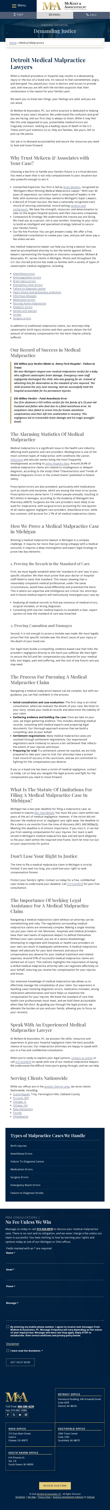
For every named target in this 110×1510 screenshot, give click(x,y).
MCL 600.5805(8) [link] (44, 812)
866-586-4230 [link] (26, 1406)
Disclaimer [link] (20, 1497)
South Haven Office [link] (23, 1452)
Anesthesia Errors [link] (21, 1153)
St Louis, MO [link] (21, 1098)
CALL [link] (93, 14)
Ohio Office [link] (17, 1428)
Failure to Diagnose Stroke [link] (26, 1193)
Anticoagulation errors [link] (27, 277)
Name (10, 1252)
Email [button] (57, 14)
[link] (64, 6)
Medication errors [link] (24, 299)
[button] (18, 5)
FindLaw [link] (91, 1497)
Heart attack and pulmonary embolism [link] (37, 292)
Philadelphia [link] (20, 1116)
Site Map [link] (32, 1497)
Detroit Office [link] (69, 1394)
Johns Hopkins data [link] (57, 463)
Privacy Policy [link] (44, 1497)
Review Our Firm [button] (55, 1485)
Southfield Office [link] (71, 1428)
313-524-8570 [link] (75, 884)
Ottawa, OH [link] (20, 1105)
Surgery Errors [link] (19, 1177)
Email (10, 1269)
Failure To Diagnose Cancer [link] (27, 1161)
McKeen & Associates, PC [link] (49, 1494)
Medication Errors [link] (21, 1169)
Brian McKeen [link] (71, 187)
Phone (10, 1286)
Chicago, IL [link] (19, 1101)
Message (12, 1303)
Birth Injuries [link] (18, 1145)
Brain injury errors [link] (24, 281)
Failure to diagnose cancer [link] (29, 288)
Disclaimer (12, 1343)
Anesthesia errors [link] (24, 273)
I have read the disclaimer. (26, 1350)
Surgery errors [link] (22, 318)
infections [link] (16, 459)
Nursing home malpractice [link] (29, 303)
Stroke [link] (17, 314)
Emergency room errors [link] (28, 284)
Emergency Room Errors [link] (25, 1185)
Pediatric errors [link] (23, 307)
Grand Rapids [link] (21, 1094)
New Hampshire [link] (23, 1109)
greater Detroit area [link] (57, 1086)
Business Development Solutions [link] (68, 1497)
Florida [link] (17, 1112)
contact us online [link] (82, 1058)
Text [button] (20, 14)
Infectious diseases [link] (25, 296)
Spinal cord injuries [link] (25, 310)
